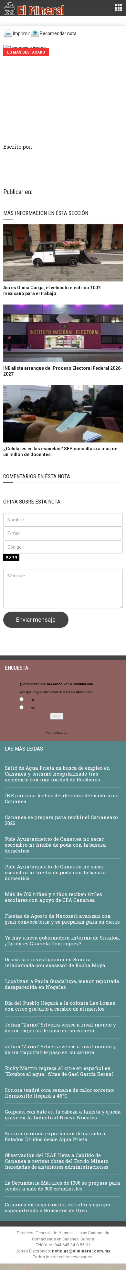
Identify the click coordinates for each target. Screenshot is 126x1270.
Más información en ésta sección (45, 213)
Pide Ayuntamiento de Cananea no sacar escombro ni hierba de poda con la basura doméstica (55, 844)
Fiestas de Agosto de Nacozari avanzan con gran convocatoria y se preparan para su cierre (62, 919)
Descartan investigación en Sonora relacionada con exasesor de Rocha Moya (55, 962)
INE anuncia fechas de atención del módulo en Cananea (62, 798)
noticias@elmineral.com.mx (81, 1251)
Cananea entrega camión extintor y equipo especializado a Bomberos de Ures (57, 1207)
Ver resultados (56, 732)
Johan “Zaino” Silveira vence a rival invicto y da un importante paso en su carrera (60, 1027)
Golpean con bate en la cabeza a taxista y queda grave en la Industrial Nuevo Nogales (63, 1114)
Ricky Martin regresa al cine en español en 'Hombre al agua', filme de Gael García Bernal (59, 1071)
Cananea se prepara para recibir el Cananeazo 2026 (61, 820)
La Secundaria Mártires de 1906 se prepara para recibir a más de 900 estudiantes (62, 1185)
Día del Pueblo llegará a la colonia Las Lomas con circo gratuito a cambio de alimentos (60, 1006)
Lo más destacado (26, 52)
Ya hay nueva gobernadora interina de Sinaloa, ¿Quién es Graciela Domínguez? (62, 940)
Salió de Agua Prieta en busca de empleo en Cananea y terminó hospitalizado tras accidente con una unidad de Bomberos (57, 773)
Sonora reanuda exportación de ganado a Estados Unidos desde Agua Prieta (55, 1136)
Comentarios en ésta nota (36, 476)
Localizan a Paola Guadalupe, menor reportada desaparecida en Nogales (62, 984)
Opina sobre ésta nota (31, 501)
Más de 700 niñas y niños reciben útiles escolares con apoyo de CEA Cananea (53, 897)
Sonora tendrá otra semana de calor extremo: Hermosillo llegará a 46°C (59, 1093)
